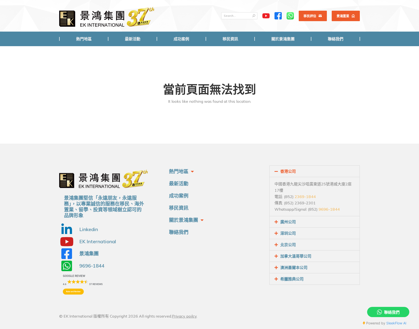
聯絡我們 (178, 232)
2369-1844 (305, 196)
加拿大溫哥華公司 (295, 256)
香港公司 (288, 171)
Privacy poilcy (184, 316)
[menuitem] (84, 39)
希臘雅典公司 (292, 279)
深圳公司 (288, 233)
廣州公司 (288, 221)
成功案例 (178, 196)
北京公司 (288, 244)
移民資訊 (178, 208)
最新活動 (178, 184)
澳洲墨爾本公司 (293, 267)
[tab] (315, 171)
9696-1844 (329, 209)
